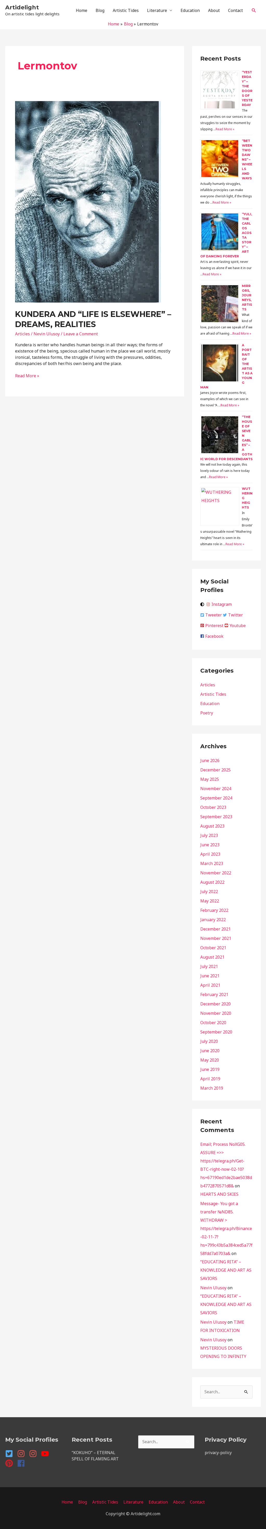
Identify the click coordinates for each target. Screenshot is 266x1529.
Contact (235, 10)
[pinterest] (10, 1463)
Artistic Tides (126, 10)
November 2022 (215, 873)
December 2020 (215, 1004)
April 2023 (210, 854)
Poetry (206, 713)
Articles (22, 334)
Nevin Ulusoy (213, 1288)
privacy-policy (218, 1452)
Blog (100, 10)
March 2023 (211, 863)
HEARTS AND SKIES (219, 1194)
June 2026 (210, 760)
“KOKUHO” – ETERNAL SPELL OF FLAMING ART (95, 1456)
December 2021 (215, 929)
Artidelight (22, 7)
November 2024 (215, 788)
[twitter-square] (10, 1454)
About (214, 10)
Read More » (27, 376)
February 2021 (214, 994)
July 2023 (209, 835)
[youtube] (46, 1454)
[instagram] (22, 1454)
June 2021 (210, 976)
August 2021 (212, 957)
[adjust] (202, 604)
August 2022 (212, 882)
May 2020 (209, 1060)
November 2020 (215, 1013)
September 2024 (216, 798)
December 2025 (215, 770)
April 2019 (210, 1079)
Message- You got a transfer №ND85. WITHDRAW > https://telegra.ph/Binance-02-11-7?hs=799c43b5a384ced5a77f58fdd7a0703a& (226, 1228)
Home (81, 10)
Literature (157, 10)
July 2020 (209, 1041)
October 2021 (213, 948)
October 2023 (213, 807)
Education (190, 10)
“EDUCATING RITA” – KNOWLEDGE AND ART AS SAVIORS (225, 1270)
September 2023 (216, 816)
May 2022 (209, 901)
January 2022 (213, 919)
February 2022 (214, 910)
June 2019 (210, 1069)
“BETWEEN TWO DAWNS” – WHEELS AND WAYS (247, 159)
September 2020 (216, 1032)
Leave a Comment (80, 334)
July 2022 (209, 891)
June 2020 (210, 1050)
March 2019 (211, 1088)
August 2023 (212, 826)
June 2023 (210, 845)
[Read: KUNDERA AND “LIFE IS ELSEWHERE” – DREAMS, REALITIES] (88, 201)
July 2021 (209, 966)
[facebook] (22, 1463)
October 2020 (213, 1022)
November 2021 (215, 938)
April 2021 (210, 985)
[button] (254, 10)
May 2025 (209, 779)
